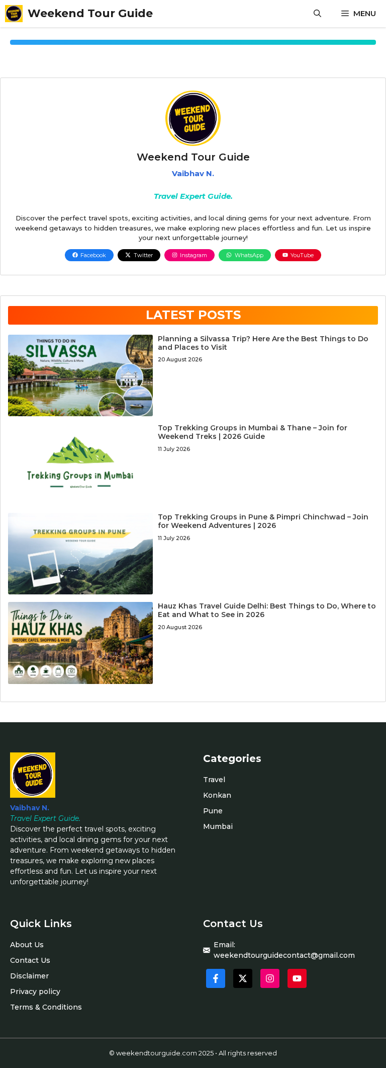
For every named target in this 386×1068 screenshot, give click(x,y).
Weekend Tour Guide (90, 13)
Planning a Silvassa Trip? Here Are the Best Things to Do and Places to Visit (263, 343)
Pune (213, 810)
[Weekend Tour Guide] (14, 13)
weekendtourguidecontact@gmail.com (284, 955)
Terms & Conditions (46, 1007)
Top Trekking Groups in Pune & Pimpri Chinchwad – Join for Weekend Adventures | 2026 (263, 521)
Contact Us (30, 960)
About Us (27, 944)
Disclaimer (29, 975)
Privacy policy (35, 991)
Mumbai (218, 826)
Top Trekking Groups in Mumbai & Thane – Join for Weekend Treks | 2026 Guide (252, 432)
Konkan (217, 795)
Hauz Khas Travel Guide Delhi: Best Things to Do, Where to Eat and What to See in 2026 (267, 610)
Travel (214, 779)
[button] (317, 13)
